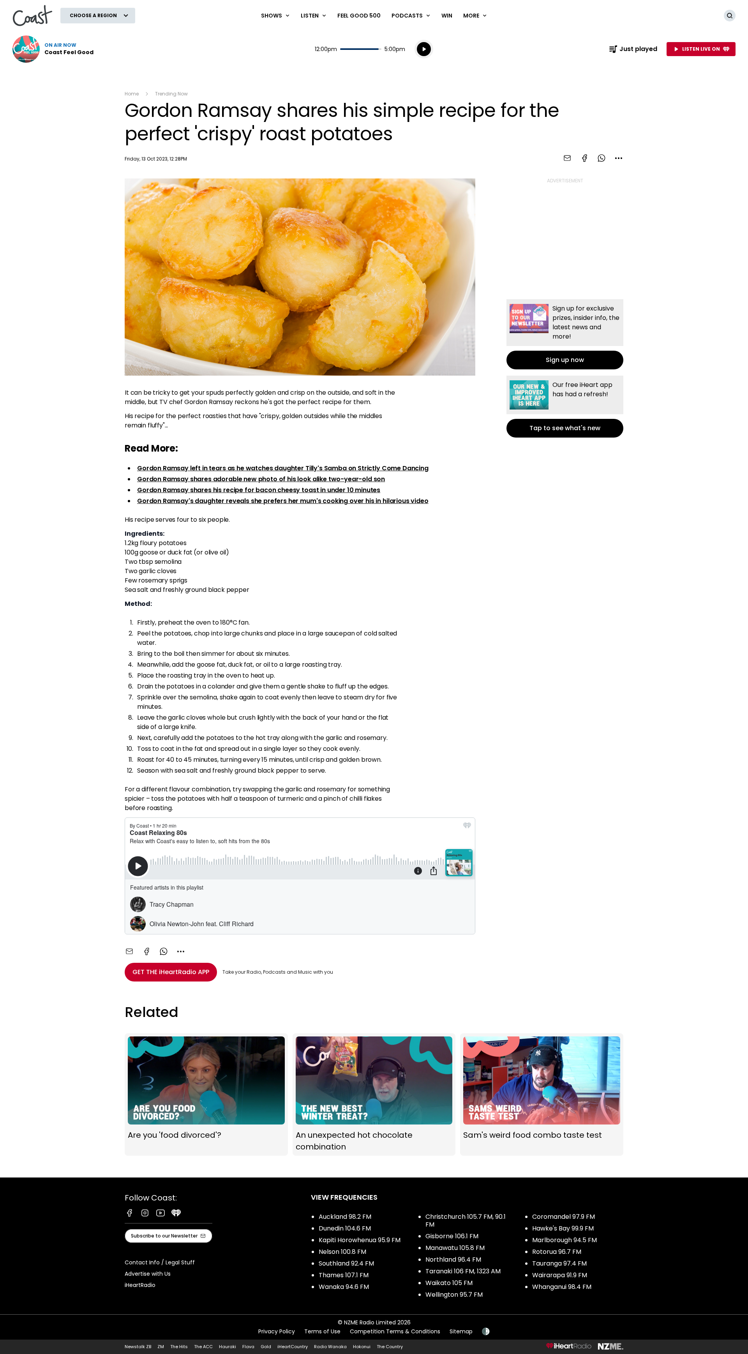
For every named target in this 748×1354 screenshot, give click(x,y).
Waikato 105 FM (449, 1282)
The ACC (203, 1346)
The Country (390, 1346)
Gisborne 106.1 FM (451, 1236)
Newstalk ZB (138, 1346)
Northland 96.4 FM (453, 1259)
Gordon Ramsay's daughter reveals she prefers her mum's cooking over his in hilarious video (283, 500)
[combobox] (618, 158)
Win (446, 15)
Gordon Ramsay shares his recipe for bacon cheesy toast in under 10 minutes (258, 489)
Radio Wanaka (330, 1346)
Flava (248, 1346)
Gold (266, 1346)
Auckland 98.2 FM (345, 1216)
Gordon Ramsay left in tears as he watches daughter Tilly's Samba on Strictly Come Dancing (283, 468)
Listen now (53, 49)
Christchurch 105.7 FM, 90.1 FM (465, 1220)
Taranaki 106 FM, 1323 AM (463, 1271)
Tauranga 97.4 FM (559, 1263)
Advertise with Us (148, 1274)
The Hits (179, 1346)
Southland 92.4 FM (346, 1263)
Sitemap (461, 1331)
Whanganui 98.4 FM (561, 1286)
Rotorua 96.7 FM (556, 1251)
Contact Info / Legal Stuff (160, 1262)
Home (132, 93)
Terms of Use (322, 1331)
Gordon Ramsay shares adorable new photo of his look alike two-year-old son (261, 479)
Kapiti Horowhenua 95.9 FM (359, 1240)
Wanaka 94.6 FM (344, 1286)
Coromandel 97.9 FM (563, 1216)
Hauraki (227, 1346)
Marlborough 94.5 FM (564, 1240)
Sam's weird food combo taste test (541, 1094)
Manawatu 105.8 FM (455, 1247)
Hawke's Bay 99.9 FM (563, 1228)
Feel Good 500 (359, 15)
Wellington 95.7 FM (454, 1294)
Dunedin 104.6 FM (345, 1228)
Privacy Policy (276, 1331)
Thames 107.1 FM (344, 1275)
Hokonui (361, 1346)
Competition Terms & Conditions (395, 1331)
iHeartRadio (140, 1285)
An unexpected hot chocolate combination (374, 1094)
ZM (160, 1346)
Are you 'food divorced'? (206, 1094)
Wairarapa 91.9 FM (559, 1275)
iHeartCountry (292, 1346)
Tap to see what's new (564, 407)
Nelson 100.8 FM (342, 1251)
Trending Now (171, 93)
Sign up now (564, 334)
